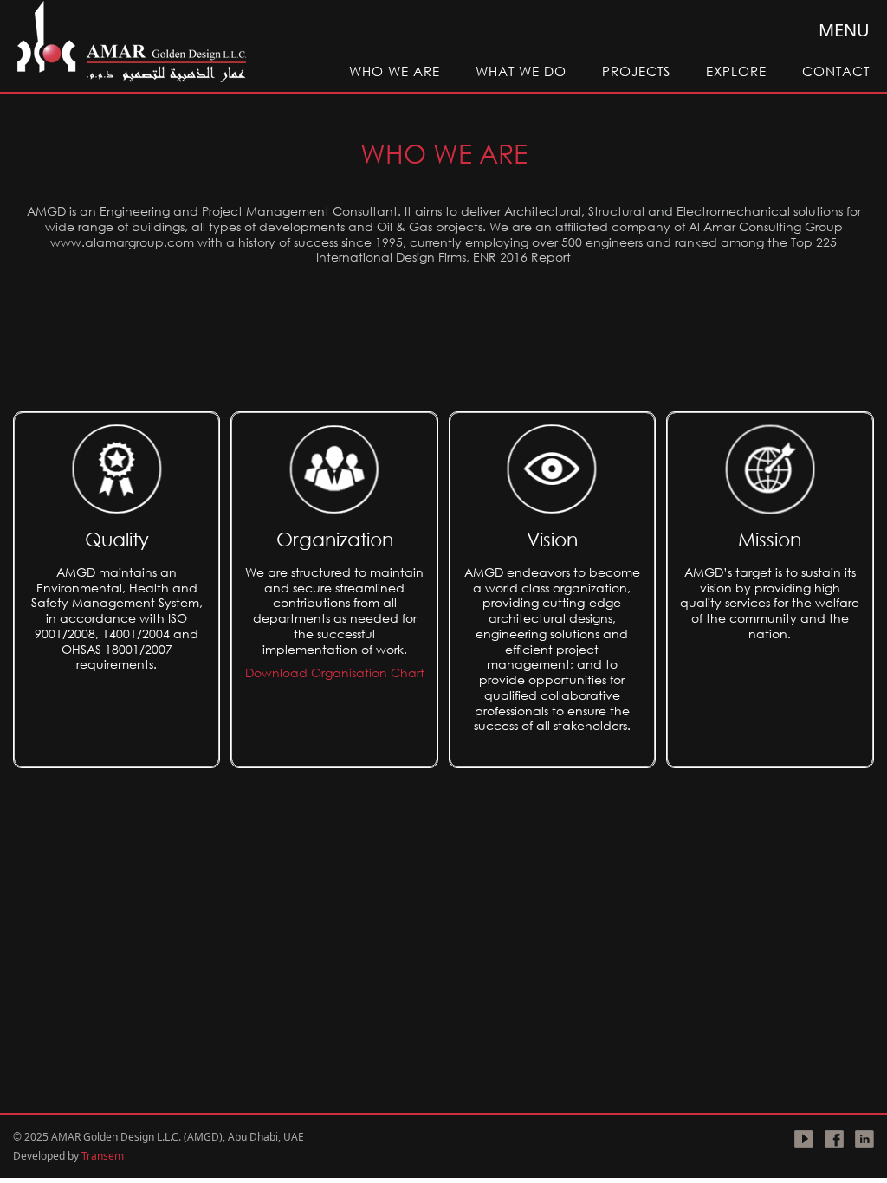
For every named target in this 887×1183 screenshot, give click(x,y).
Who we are (394, 71)
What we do (521, 71)
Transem (102, 1155)
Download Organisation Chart (334, 672)
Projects (636, 71)
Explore (736, 71)
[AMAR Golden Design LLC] (131, 43)
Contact (836, 71)
